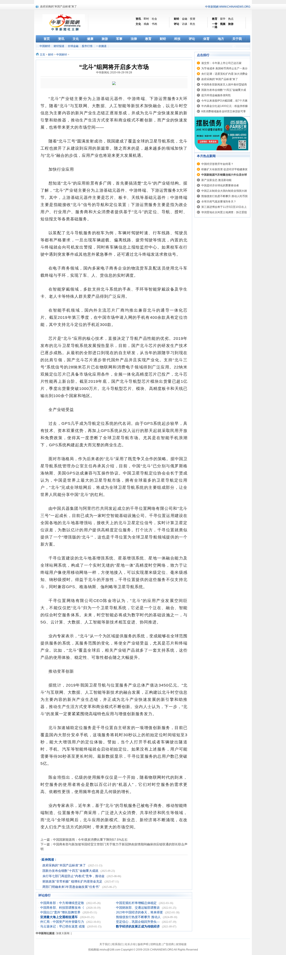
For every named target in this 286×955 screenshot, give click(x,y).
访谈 (184, 24)
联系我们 (117, 944)
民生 (192, 24)
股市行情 (87, 46)
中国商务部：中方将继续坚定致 (62, 903)
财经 (50, 54)
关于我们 (104, 944)
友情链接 (181, 944)
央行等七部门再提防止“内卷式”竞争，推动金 (73, 876)
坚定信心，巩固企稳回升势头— (138, 921)
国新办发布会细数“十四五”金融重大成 (223, 89)
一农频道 (101, 46)
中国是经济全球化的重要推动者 (220, 185)
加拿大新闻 (62, 933)
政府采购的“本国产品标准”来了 (64, 865)
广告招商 (168, 944)
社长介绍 (130, 944)
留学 (222, 18)
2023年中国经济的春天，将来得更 (140, 912)
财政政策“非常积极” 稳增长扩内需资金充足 (72, 881)
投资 (192, 18)
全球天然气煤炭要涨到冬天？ (218, 201)
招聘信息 (155, 944)
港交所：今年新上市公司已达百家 (221, 63)
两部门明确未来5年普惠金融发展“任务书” (71, 887)
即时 (146, 18)
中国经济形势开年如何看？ (217, 164)
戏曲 (146, 24)
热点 (230, 18)
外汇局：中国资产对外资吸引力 (62, 921)
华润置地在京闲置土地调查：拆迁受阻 (224, 212)
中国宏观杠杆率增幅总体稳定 (137, 903)
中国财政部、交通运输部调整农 (138, 907)
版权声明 (143, 944)
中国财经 (45, 46)
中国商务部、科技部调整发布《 (62, 907)
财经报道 (59, 46)
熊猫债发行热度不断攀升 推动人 (139, 917)
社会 (154, 18)
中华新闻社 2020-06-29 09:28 (114, 72)
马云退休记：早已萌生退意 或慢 (63, 926)
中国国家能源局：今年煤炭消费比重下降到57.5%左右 (90, 839)
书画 (154, 24)
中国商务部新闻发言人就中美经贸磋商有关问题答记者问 (73, 6)
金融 (184, 18)
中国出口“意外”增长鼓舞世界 (60, 912)
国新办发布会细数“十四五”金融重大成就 (70, 870)
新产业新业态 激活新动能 (216, 180)
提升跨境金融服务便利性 (216, 95)
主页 (42, 54)
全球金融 (73, 46)
